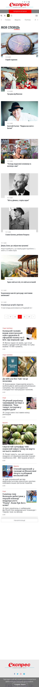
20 (15, 316)
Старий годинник (11, 60)
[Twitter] (24, 2)
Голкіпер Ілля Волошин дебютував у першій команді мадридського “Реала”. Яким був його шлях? (14, 499)
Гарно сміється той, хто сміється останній (21, 282)
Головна (7, 20)
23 (29, 316)
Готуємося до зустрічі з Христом (12, 305)
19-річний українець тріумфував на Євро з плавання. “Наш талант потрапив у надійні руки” (13, 405)
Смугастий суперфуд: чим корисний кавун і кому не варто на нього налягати (18, 448)
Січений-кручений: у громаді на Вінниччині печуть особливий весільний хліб (25, 472)
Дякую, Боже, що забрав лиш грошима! (14, 246)
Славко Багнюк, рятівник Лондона (17, 235)
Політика (28, 20)
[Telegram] (29, 2)
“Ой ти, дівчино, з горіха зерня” (18, 200)
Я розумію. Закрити (20, 684)
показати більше (19, 520)
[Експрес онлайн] (20, 5)
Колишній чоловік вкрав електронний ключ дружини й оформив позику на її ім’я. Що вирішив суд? (13, 335)
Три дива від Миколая (14, 94)
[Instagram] (26, 2)
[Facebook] (22, 2)
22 (24, 316)
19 (10, 316)
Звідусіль (18, 20)
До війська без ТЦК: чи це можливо (15, 379)
